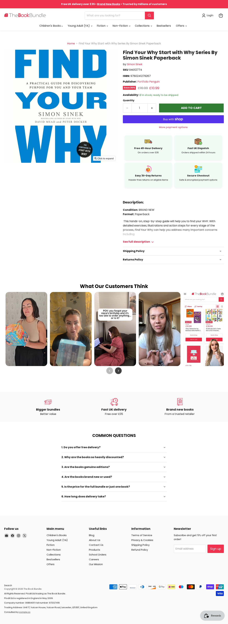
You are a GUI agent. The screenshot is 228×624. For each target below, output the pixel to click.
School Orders (97, 554)
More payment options (173, 127)
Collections (142, 26)
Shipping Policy (140, 545)
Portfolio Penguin (148, 82)
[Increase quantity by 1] (152, 108)
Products (94, 549)
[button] (208, 16)
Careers (94, 559)
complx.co (24, 612)
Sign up (215, 549)
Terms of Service (141, 535)
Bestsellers (164, 26)
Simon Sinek (134, 64)
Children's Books (50, 26)
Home (71, 43)
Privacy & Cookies (142, 540)
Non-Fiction (120, 26)
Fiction (101, 26)
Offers (180, 26)
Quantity (128, 100)
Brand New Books (108, 4)
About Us (94, 540)
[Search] (149, 15)
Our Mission (96, 564)
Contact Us (96, 545)
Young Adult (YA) (79, 26)
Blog (91, 535)
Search (8, 585)
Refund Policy (139, 549)
